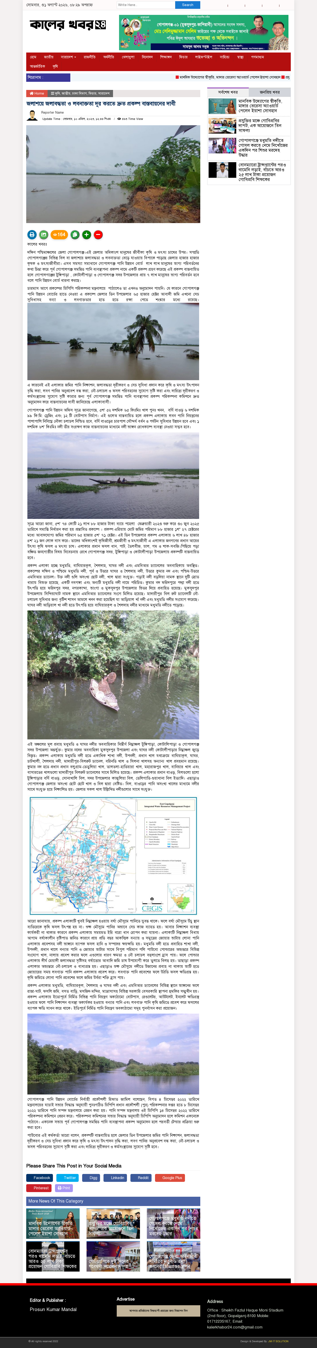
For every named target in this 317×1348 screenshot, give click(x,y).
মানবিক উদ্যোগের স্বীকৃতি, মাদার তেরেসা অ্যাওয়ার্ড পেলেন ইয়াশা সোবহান (204, 77)
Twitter (69, 1178)
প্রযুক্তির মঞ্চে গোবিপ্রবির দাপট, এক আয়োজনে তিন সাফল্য (111, 1229)
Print (65, 1188)
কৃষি (55, 66)
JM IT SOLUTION (278, 1341)
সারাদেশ (67, 57)
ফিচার (183, 57)
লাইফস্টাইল (203, 57)
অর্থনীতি (108, 57)
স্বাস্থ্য (240, 57)
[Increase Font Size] (86, 234)
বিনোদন (147, 57)
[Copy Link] (75, 234)
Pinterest (41, 1188)
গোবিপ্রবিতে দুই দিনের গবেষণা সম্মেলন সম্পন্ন (108, 1264)
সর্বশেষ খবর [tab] (228, 92)
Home (39, 93)
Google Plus (172, 1178)
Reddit (143, 1178)
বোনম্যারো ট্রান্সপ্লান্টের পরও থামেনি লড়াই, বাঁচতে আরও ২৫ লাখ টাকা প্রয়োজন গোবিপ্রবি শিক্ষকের (53, 1258)
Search (187, 5)
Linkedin (117, 1178)
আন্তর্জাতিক (37, 66)
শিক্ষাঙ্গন (166, 57)
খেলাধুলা (128, 57)
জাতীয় (48, 57)
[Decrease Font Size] (98, 234)
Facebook (41, 1178)
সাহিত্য (225, 57)
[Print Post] (32, 234)
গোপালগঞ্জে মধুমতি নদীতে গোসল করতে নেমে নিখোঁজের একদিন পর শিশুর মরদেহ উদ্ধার (173, 1226)
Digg (93, 1178)
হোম (33, 57)
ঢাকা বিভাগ (79, 93)
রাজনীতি (90, 57)
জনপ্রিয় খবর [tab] (270, 92)
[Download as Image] (43, 234)
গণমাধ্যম (257, 57)
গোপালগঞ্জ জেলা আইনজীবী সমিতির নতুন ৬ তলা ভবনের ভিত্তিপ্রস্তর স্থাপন (173, 1261)
